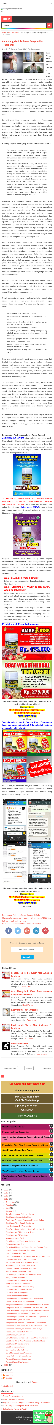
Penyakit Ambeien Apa (15, 1244)
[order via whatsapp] (43, 1423)
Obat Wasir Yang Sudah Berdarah (20, 1223)
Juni (8, 1208)
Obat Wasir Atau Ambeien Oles (18, 1217)
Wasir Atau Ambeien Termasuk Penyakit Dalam (25, 1220)
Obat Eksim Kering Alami (13, 1399)
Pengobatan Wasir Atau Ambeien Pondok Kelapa (26, 1323)
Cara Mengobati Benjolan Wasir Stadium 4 (20, 1406)
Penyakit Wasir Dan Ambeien (17, 1362)
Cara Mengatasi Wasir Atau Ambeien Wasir (23, 1274)
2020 (6, 1190)
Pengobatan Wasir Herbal (16, 1277)
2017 (6, 1199)
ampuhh (9, 1375)
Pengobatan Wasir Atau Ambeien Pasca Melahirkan (25, 1145)
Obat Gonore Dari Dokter (13, 1127)
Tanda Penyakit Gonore (13, 1396)
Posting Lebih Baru (9, 1068)
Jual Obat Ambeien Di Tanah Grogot (21, 1286)
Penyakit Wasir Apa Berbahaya (18, 1359)
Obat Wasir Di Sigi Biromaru (17, 1344)
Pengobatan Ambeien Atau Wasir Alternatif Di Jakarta (27, 1305)
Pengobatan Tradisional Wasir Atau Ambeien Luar (26, 1326)
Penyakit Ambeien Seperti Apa (15, 1132)
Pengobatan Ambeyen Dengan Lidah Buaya (24, 1329)
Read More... (27, 986)
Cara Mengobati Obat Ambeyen (19, 1353)
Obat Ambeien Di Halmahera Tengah (21, 1232)
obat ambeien (35, 49)
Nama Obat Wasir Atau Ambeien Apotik (22, 1262)
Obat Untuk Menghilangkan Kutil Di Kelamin (22, 1160)
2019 (6, 1193)
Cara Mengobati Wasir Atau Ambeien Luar (23, 1241)
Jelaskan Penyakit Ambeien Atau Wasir (22, 1268)
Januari (9, 1211)
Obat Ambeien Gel (19, 1043)
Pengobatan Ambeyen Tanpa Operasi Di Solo (21, 915)
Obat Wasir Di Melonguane (17, 1292)
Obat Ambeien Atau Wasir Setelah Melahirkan (24, 1299)
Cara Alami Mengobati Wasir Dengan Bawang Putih (27, 1247)
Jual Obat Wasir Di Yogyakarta (18, 1226)
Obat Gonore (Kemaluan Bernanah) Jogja (20, 1171)
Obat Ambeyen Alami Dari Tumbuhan (21, 1259)
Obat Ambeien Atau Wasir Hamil (19, 1289)
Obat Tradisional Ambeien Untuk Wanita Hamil (25, 1229)
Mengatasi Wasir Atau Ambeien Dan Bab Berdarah (26, 1308)
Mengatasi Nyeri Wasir (15, 1238)
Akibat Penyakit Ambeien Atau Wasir (20, 1265)
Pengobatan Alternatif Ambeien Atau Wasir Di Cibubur (28, 1256)
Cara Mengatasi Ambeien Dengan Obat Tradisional (27, 1338)
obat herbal (8, 1386)
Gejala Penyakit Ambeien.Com (18, 1271)
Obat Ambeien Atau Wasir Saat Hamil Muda (24, 1314)
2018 (6, 1196)
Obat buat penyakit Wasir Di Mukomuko (20, 1166)
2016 (6, 1365)
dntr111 (9, 1378)
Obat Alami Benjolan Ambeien (18, 1320)
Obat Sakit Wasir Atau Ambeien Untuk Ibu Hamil (25, 1341)
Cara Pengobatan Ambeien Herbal (20, 1214)
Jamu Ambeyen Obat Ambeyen (18, 1356)
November (10, 1202)
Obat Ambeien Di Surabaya (17, 1235)
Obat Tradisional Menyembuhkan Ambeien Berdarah (27, 1311)
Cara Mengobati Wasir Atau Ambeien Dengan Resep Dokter (31, 993)
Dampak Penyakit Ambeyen (17, 1350)
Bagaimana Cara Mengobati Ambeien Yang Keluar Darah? (27, 1402)
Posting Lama (46, 1068)
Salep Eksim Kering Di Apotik (15, 1409)
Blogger (35, 1382)
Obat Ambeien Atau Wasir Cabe (19, 1280)
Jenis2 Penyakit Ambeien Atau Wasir (21, 1250)
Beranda (29, 1068)
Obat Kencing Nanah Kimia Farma (17, 1150)
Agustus (9, 1205)
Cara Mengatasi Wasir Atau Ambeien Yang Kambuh (27, 1317)
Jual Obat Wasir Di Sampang (24, 1009)
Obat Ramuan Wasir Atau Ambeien (20, 1302)
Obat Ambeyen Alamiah (15, 1335)
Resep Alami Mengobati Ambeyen (20, 1332)
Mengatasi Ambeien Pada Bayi (18, 1283)
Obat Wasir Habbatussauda (17, 1296)
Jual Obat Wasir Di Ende (16, 1253)
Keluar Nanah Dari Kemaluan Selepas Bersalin (22, 1155)
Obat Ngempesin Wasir (15, 1347)
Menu (7, 19)
